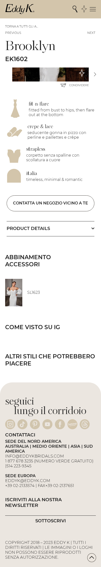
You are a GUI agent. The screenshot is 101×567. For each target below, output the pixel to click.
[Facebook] (60, 424)
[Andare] (91, 557)
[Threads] (85, 424)
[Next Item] (95, 74)
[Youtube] (47, 424)
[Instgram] (10, 424)
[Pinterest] (35, 424)
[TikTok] (22, 424)
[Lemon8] (72, 424)
